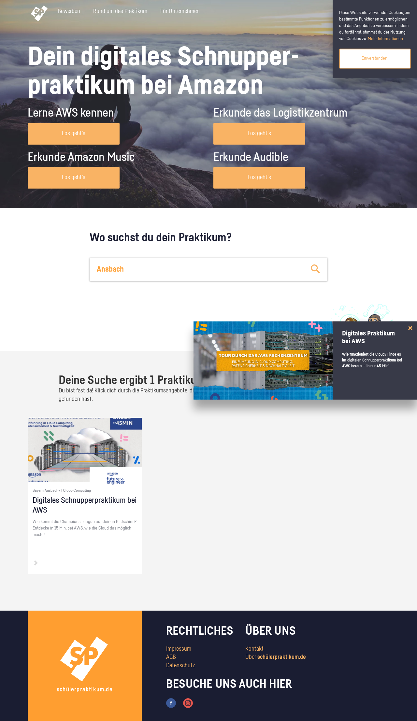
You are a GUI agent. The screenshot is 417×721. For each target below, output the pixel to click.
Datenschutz (180, 666)
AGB (171, 657)
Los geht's (73, 133)
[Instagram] (188, 703)
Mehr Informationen (385, 38)
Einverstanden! (375, 58)
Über (275, 657)
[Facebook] (171, 703)
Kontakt (254, 649)
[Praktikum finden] (315, 269)
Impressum (178, 649)
